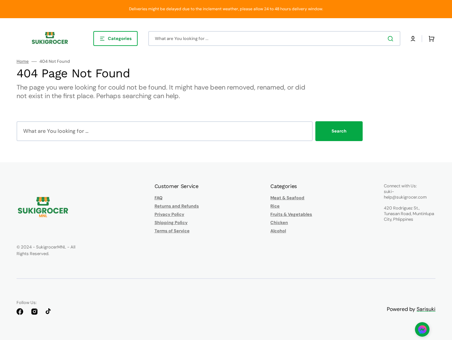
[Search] (391, 38)
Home (23, 61)
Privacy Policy (169, 214)
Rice (275, 206)
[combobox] (274, 38)
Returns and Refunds (177, 206)
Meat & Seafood (287, 198)
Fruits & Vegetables (291, 214)
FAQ (158, 198)
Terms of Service (172, 231)
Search (339, 131)
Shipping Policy (171, 222)
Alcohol (278, 231)
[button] (413, 38)
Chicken (279, 222)
